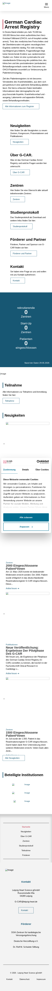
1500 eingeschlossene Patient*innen (22, 734)
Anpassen (24, 527)
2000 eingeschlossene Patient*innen (22, 567)
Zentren (9, 562)
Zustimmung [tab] (9, 469)
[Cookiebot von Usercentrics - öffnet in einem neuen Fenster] (37, 462)
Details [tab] (25, 469)
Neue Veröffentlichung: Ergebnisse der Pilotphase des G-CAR (25, 650)
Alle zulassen (26, 517)
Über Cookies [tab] (42, 469)
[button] (46, 5)
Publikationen (12, 644)
